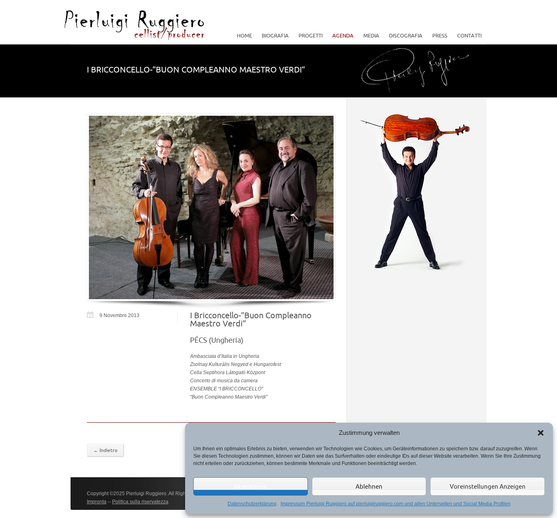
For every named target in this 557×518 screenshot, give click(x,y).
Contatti (469, 35)
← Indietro (105, 450)
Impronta (96, 502)
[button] (541, 433)
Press (439, 35)
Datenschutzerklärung (252, 504)
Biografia (275, 35)
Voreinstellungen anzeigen (488, 486)
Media (368, 35)
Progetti (308, 35)
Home (244, 35)
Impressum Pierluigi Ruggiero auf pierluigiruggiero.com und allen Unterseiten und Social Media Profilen (396, 504)
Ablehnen (369, 486)
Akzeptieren (250, 486)
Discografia (405, 35)
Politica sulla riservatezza (140, 502)
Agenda (343, 35)
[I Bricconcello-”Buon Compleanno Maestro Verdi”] (211, 207)
